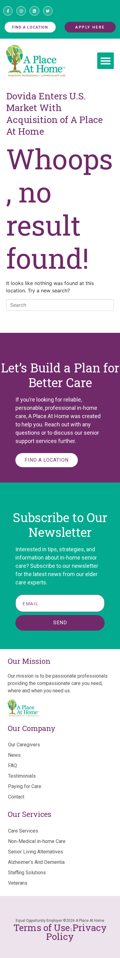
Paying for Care (24, 786)
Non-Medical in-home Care (37, 841)
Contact (16, 797)
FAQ (12, 765)
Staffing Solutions (27, 872)
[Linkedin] (34, 11)
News (14, 755)
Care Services (23, 831)
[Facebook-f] (8, 11)
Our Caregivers (24, 745)
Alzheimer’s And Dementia (36, 862)
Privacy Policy (76, 932)
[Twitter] (48, 11)
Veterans (17, 883)
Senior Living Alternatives (35, 852)
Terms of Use (42, 927)
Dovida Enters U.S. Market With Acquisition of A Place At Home (54, 113)
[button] (105, 60)
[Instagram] (21, 11)
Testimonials (22, 776)
